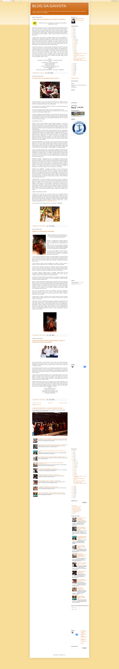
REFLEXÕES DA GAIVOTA (76, 506)
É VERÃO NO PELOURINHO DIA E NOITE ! (45, 78)
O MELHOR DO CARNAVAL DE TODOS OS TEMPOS (48, 19)
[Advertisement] (95, 146)
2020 (73, 457)
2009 (73, 75)
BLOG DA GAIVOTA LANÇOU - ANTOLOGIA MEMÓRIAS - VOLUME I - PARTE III (51, 456)
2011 (73, 72)
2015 (73, 66)
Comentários (75, 609)
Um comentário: (41, 72)
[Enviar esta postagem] (46, 72)
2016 (73, 487)
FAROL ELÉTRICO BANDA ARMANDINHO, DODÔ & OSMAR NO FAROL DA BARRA (48, 341)
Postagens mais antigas (63, 402)
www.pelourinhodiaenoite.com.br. (51, 200)
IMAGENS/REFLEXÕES (76, 508)
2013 (73, 69)
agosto (74, 467)
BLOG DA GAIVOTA (49, 6)
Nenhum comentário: (42, 399)
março (74, 50)
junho (74, 47)
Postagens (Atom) (38, 404)
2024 (73, 29)
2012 (73, 70)
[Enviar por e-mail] (47, 73)
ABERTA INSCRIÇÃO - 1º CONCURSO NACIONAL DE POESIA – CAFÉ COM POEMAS (52, 444)
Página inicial (50, 402)
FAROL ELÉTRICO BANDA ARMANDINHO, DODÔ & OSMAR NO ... (80, 60)
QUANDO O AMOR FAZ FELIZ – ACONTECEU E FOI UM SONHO (49, 480)
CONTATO (74, 513)
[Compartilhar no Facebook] (51, 73)
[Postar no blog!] (49, 73)
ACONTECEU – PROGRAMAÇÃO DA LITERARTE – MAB (48, 486)
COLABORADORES (75, 511)
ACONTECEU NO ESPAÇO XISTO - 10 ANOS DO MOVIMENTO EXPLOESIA (47, 408)
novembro (75, 40)
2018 (73, 460)
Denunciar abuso (75, 78)
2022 (73, 32)
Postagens (74, 607)
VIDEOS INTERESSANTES (76, 509)
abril (74, 49)
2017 (73, 63)
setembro (75, 43)
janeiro (74, 52)
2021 (73, 33)
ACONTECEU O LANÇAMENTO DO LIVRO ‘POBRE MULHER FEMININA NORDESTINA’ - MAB (81, 555)
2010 (73, 73)
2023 (73, 30)
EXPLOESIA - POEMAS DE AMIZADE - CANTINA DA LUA (47, 468)
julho (74, 46)
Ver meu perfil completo (80, 20)
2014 (73, 67)
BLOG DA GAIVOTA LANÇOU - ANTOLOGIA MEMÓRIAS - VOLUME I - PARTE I (51, 492)
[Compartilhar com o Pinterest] (52, 73)
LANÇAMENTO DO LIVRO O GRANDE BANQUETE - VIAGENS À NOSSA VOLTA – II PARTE (81, 537)
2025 (73, 27)
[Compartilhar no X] (50, 73)
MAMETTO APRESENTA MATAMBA (43, 231)
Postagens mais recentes (37, 402)
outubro (74, 42)
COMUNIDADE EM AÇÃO (76, 510)
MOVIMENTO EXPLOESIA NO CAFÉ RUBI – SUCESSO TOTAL (48, 474)
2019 (73, 36)
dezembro (75, 39)
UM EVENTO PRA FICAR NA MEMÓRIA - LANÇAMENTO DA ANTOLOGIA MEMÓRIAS (52, 438)
